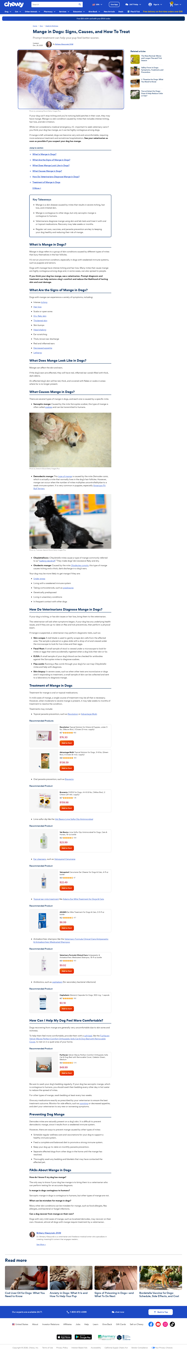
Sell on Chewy (136, 1324)
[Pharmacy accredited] (126, 1337)
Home (35, 26)
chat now (119, 1312)
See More (41, 1244)
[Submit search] (80, 4)
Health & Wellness (51, 26)
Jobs (78, 1324)
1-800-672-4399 (78, 1312)
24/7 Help (134, 4)
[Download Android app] (83, 1337)
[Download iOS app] (64, 1337)
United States (21, 1324)
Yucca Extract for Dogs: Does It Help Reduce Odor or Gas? (152, 93)
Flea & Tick (135, 11)
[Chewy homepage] (14, 4)
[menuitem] (42, 154)
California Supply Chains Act (116, 1347)
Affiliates (67, 1324)
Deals (120, 11)
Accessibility (96, 1347)
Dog (41, 26)
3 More (36, 188)
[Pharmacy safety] (119, 1337)
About (35, 1324)
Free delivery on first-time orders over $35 (163, 11)
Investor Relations (50, 1324)
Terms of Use (47, 1347)
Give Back (107, 1324)
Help (86, 1324)
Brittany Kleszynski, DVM (64, 44)
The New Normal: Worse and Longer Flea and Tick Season (151, 58)
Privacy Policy (62, 1347)
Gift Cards (121, 1324)
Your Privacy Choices (163, 1347)
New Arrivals (109, 11)
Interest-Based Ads (79, 1347)
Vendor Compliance (139, 1347)
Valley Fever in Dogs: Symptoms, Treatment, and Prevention (152, 69)
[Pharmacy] (107, 1337)
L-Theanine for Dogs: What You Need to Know (152, 80)
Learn (95, 1324)
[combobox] (57, 4)
